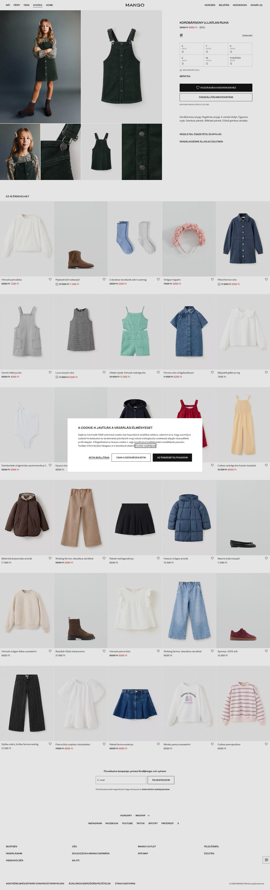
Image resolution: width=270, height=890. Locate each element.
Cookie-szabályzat (145, 445)
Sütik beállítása (99, 457)
